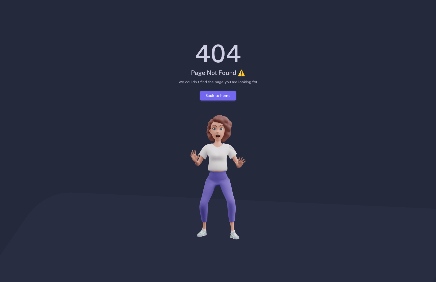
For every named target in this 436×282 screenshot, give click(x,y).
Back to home (218, 95)
